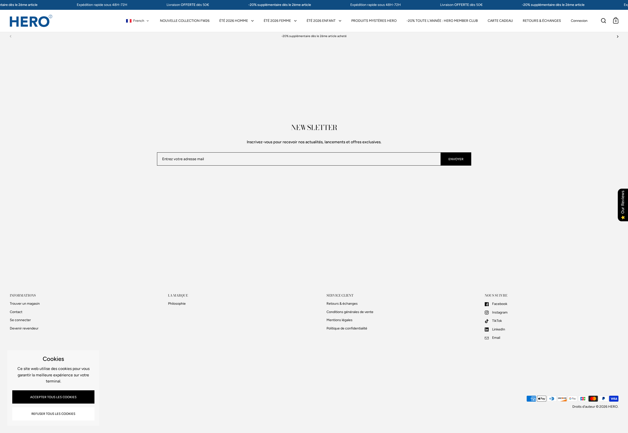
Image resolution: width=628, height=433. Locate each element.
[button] (137, 21)
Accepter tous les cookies (53, 397)
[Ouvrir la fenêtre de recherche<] (603, 20)
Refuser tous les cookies (53, 414)
